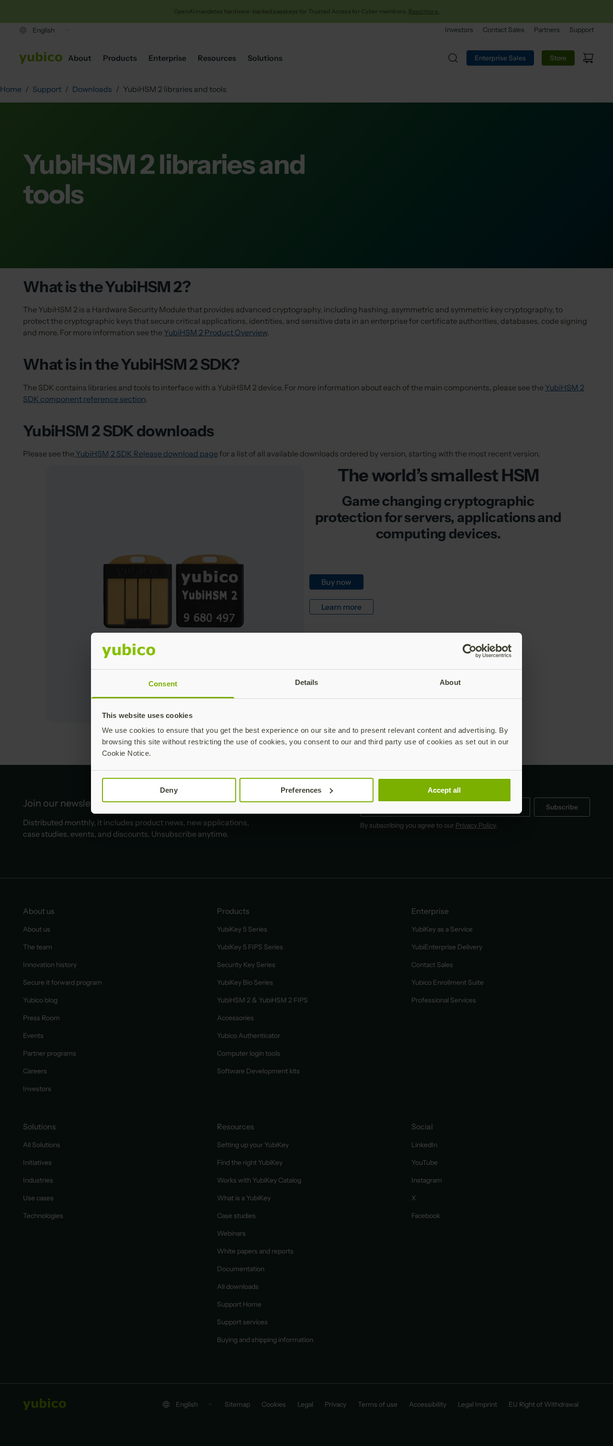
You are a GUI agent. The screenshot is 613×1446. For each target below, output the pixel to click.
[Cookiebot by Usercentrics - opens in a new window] (469, 651)
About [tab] (450, 682)
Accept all (444, 790)
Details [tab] (306, 682)
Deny (168, 790)
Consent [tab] (162, 684)
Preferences (301, 790)
